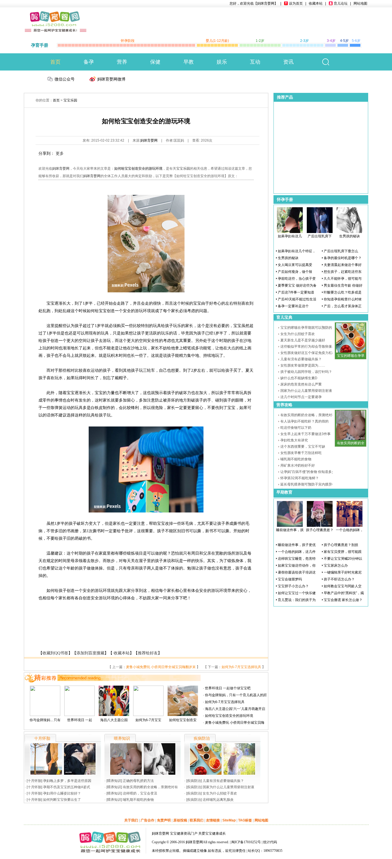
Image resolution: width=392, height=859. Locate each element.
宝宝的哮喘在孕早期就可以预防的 (306, 328)
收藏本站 (316, 3)
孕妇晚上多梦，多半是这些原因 (67, 781)
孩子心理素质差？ (319, 530)
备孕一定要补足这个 (293, 306)
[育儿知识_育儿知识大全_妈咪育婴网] (56, 15)
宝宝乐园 (70, 100)
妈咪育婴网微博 (111, 79)
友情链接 (213, 820)
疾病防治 (194, 781)
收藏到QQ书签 (55, 653)
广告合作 (147, 820)
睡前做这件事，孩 (290, 530)
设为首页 (296, 3)
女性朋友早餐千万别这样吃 (301, 453)
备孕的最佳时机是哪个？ (343, 258)
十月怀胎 (34, 781)
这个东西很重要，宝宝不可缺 (302, 447)
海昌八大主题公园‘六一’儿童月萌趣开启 (235, 709)
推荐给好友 (148, 653)
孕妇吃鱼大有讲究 (294, 440)
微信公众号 (65, 79)
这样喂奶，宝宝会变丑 (140, 793)
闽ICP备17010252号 (246, 842)
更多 (60, 153)
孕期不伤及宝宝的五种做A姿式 (66, 787)
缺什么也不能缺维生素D (298, 378)
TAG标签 (245, 820)
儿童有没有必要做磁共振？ (223, 781)
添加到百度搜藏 (90, 653)
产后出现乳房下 (320, 236)
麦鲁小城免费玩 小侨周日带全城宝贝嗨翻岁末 (161, 667)
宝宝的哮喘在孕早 (350, 356)
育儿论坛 (341, 3)
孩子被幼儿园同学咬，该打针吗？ (306, 372)
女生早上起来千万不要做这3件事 (305, 434)
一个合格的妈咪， (349, 530)
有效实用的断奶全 (350, 443)
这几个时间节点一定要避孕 (301, 397)
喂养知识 (114, 781)
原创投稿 (180, 820)
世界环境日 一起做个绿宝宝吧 (228, 688)
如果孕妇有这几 (290, 236)
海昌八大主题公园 (114, 720)
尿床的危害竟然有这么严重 (301, 384)
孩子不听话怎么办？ (339, 579)
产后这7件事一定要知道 (296, 292)
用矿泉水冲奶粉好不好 (297, 465)
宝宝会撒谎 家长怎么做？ (343, 600)
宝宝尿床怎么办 (336, 565)
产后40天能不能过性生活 (297, 299)
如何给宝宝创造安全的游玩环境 (229, 716)
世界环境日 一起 (79, 720)
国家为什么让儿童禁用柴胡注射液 (228, 787)
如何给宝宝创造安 (183, 720)
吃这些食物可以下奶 (295, 428)
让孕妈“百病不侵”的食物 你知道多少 (307, 472)
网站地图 (360, 3)
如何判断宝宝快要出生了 (62, 800)
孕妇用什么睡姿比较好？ (62, 793)
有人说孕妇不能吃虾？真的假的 (304, 421)
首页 (55, 62)
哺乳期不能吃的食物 (138, 800)
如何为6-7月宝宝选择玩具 (241, 667)
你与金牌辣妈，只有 (45, 720)
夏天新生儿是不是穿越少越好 (302, 340)
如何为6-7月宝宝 (148, 720)
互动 (255, 62)
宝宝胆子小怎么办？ (293, 586)
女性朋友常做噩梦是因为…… (302, 365)
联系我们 (196, 820)
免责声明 (164, 820)
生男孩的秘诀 (349, 236)
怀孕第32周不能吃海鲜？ (299, 478)
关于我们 (131, 820)
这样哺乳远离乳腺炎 (218, 800)
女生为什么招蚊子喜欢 (220, 793)
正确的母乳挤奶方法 (138, 781)
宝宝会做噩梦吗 (290, 579)
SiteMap (229, 820)
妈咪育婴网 (149, 140)
